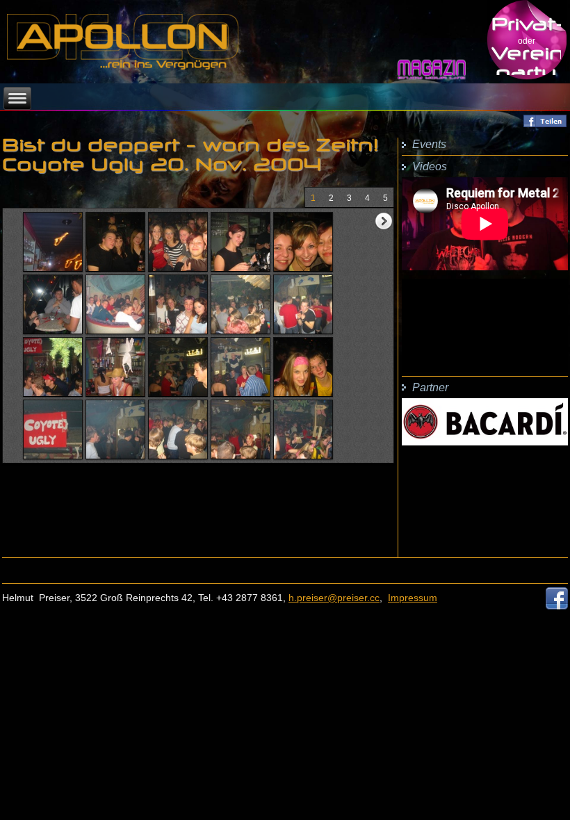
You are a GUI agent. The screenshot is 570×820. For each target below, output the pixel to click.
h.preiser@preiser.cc (334, 597)
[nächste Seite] (383, 221)
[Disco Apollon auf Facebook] (557, 605)
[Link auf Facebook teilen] (545, 124)
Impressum (412, 597)
